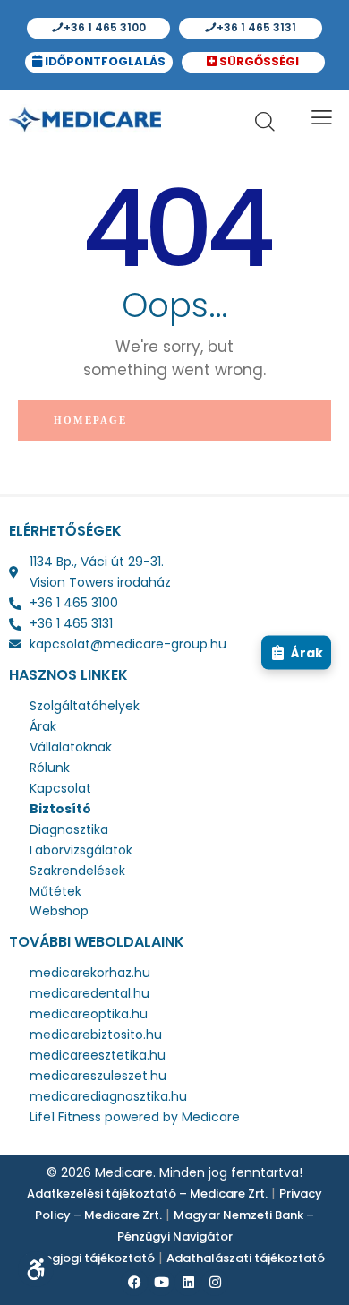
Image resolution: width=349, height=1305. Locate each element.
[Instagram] (214, 1282)
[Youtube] (161, 1282)
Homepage (91, 420)
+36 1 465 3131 (255, 27)
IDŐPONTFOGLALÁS (104, 61)
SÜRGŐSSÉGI (259, 61)
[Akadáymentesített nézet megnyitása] (36, 1269)
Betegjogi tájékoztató (90, 1257)
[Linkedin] (187, 1282)
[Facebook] (134, 1282)
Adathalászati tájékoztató (245, 1257)
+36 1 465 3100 (103, 27)
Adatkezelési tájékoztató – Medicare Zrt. (147, 1193)
